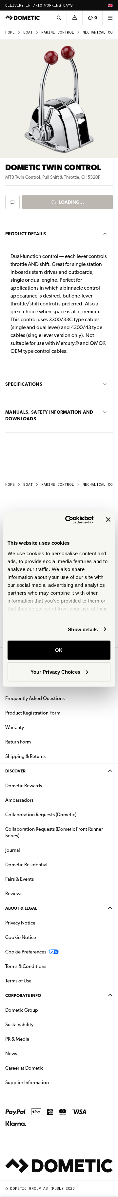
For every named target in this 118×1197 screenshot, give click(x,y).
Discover (15, 770)
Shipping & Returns (25, 756)
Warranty (14, 727)
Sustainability (19, 1025)
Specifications (23, 384)
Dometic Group (42, 1010)
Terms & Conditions (25, 966)
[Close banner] (108, 519)
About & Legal (21, 908)
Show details (83, 629)
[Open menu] (110, 18)
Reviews (13, 894)
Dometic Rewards (23, 786)
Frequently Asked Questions (35, 698)
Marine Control (57, 32)
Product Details (25, 233)
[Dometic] (22, 17)
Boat (28, 32)
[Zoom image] (59, 99)
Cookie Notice (20, 937)
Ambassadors (19, 800)
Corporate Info (23, 995)
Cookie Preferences (25, 952)
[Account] (74, 18)
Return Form (18, 742)
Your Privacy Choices (55, 671)
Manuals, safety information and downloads (49, 415)
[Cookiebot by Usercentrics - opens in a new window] (69, 519)
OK (59, 650)
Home (10, 32)
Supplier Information (27, 1082)
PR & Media (37, 1039)
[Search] (59, 18)
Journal (12, 850)
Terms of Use (18, 981)
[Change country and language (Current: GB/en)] (110, 5)
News (31, 1053)
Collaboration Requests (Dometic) (40, 815)
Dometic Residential (47, 864)
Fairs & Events (19, 879)
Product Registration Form (32, 713)
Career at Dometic (45, 1068)
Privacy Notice (20, 923)
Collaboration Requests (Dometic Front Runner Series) (54, 832)
